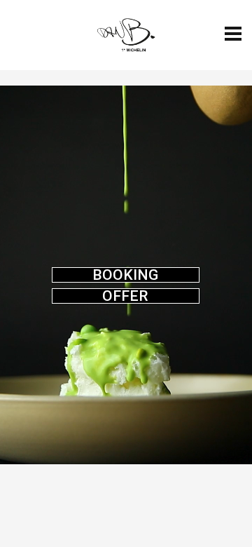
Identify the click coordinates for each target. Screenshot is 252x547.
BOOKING (125, 275)
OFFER (125, 296)
